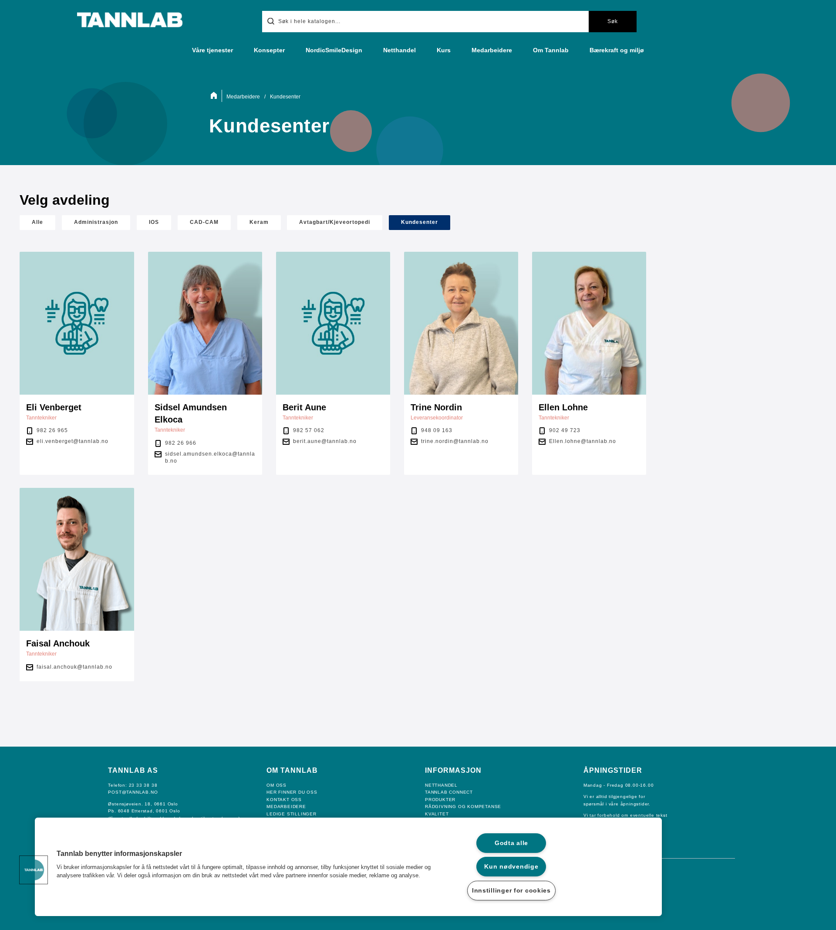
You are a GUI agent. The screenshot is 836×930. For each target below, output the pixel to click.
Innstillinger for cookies (511, 890)
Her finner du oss (291, 792)
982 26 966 (180, 443)
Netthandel (399, 50)
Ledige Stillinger (291, 814)
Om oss (276, 785)
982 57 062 (308, 430)
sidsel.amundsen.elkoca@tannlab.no (210, 457)
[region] (348, 867)
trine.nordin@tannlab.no (455, 441)
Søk (612, 21)
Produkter (440, 799)
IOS (154, 222)
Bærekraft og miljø (617, 50)
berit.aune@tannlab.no (325, 441)
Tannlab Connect (449, 792)
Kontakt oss (284, 799)
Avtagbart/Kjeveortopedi (334, 222)
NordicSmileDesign (334, 50)
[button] (33, 870)
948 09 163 (436, 430)
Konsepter (269, 50)
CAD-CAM (204, 222)
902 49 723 (564, 430)
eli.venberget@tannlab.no (72, 441)
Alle (37, 222)
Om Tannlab (551, 50)
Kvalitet (436, 814)
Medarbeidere (492, 50)
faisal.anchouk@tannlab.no (74, 667)
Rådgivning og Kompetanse (463, 806)
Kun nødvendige (511, 866)
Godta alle (511, 842)
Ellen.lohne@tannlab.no (582, 441)
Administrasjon (96, 222)
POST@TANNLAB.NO (133, 792)
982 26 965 (52, 430)
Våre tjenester (212, 50)
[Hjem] (215, 96)
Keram (259, 222)
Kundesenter (419, 222)
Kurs (444, 50)
